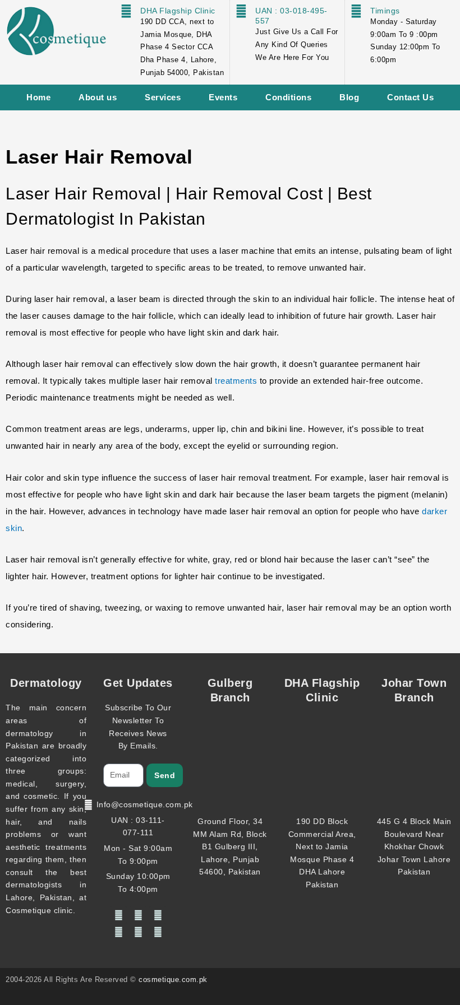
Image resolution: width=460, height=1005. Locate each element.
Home (38, 97)
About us (98, 97)
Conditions (288, 97)
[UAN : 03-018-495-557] (241, 11)
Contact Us (410, 97)
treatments (237, 380)
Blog (349, 97)
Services (163, 97)
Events (223, 97)
